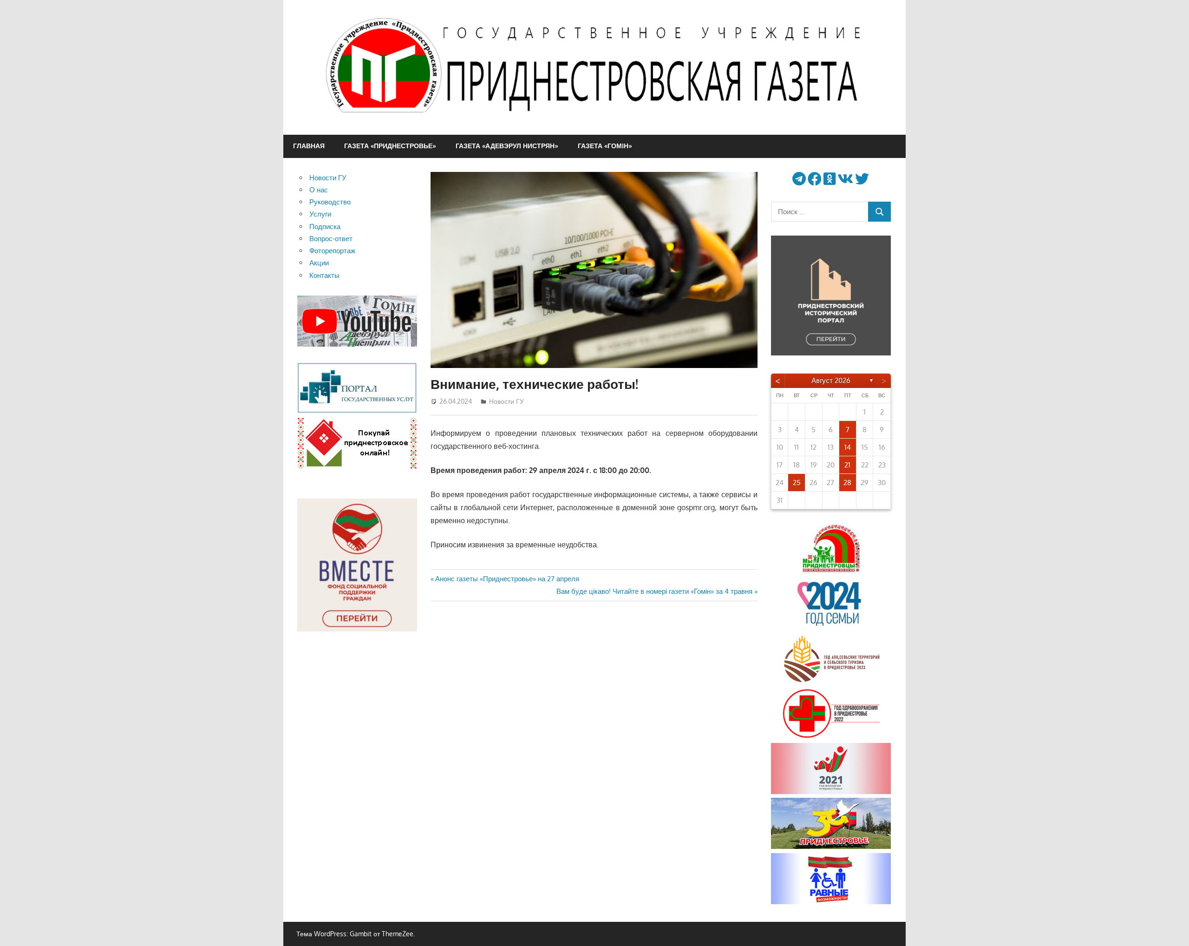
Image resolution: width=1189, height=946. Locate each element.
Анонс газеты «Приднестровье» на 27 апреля (507, 578)
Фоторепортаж (332, 250)
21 (847, 464)
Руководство (330, 201)
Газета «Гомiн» (605, 146)
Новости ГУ (506, 401)
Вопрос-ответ (331, 238)
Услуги (320, 214)
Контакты (324, 275)
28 (847, 482)
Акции (319, 262)
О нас (318, 189)
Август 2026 (830, 380)
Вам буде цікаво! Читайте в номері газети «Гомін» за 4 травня (654, 591)
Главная (309, 146)
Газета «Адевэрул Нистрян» (507, 146)
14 (847, 447)
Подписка (324, 226)
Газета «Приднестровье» (390, 146)
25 (797, 482)
